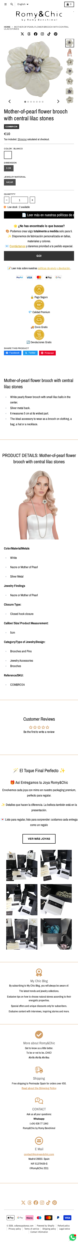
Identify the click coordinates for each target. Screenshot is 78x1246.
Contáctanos (18, 246)
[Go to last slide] (9, 101)
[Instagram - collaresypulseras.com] (42, 33)
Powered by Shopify (45, 1225)
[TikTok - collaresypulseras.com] (48, 33)
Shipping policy (49, 1228)
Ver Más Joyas (39, 838)
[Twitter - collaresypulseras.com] (22, 33)
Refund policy (64, 1225)
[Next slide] (58, 101)
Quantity (9, 194)
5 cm (8, 168)
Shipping (22, 139)
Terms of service (31, 1228)
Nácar (9, 182)
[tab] (25, 102)
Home (7, 27)
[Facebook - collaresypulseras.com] (35, 33)
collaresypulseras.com (23, 1225)
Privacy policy (15, 1228)
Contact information (39, 1232)
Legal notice (64, 1228)
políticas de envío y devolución (54, 268)
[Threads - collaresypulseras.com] (29, 33)
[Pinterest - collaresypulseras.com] (55, 33)
